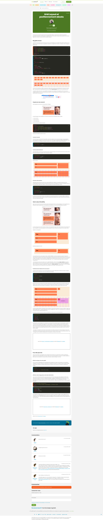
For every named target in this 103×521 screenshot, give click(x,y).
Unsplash (44, 416)
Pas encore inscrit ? (37, 508)
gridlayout (54, 30)
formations (55, 1)
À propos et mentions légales (36, 519)
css (48, 30)
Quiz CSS (45, 430)
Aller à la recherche (14, 1)
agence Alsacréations (42, 422)
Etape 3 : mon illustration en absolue (47, 341)
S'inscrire (63, 1)
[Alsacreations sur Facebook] (36, 514)
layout (50, 30)
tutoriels (42, 1)
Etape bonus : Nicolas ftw (47, 406)
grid (52, 30)
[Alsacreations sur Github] (34, 514)
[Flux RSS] (45, 514)
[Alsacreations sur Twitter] (38, 514)
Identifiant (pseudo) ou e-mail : (36, 492)
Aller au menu (2, 1)
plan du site (49, 514)
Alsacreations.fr (66, 518)
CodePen (63, 341)
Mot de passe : (34, 497)
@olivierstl (59, 341)
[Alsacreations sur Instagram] (40, 514)
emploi (51, 1)
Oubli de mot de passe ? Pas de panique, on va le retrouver (41, 502)
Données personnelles (44, 519)
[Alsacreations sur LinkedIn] (43, 514)
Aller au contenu (8, 1)
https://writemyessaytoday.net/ (44, 479)
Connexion (68, 1)
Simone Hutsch (40, 416)
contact (54, 514)
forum (47, 1)
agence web (64, 514)
